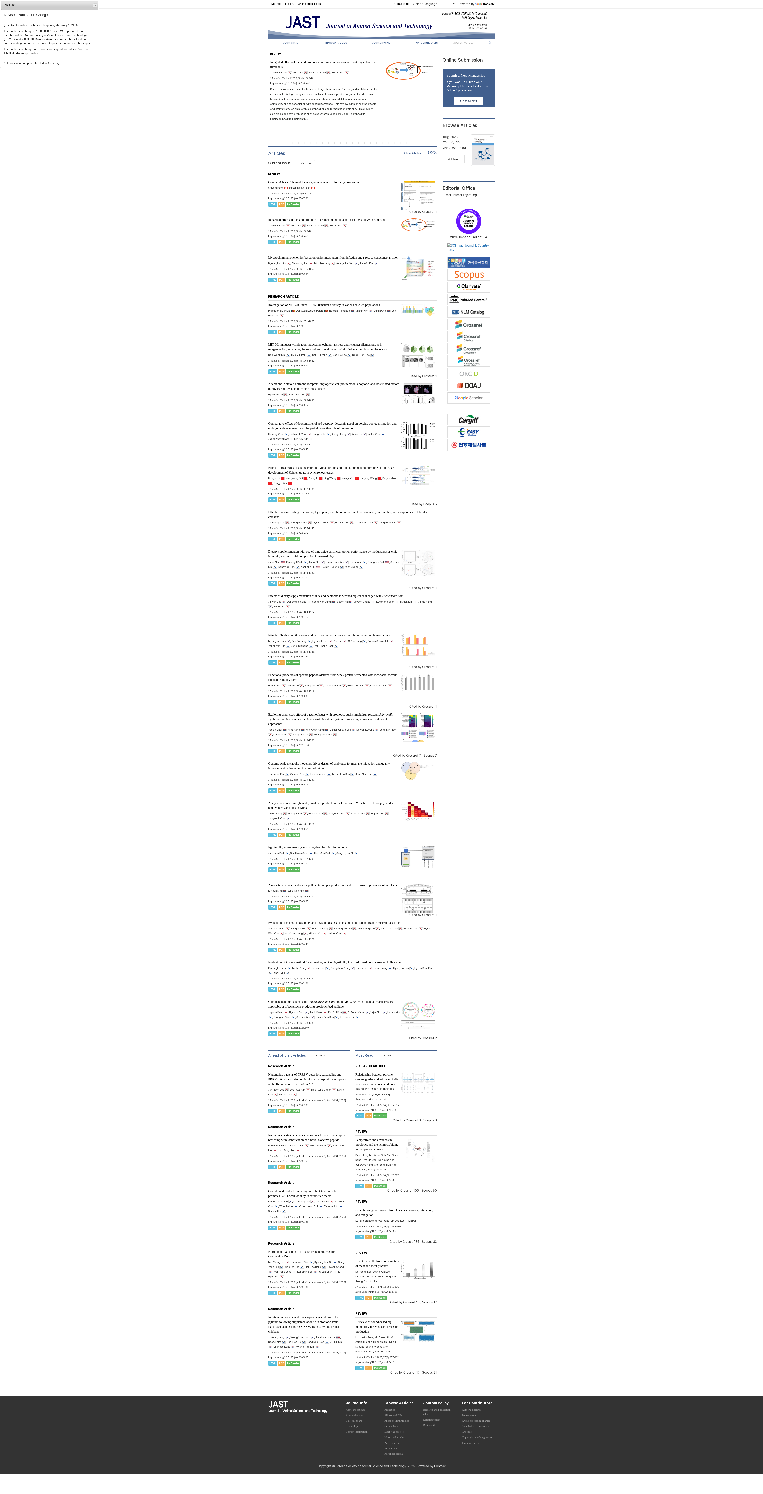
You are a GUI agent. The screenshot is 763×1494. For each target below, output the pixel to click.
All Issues (454, 159)
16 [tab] (382, 143)
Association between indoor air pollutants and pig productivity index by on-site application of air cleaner (333, 885)
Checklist (467, 1431)
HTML (272, 204)
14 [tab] (370, 143)
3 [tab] (305, 143)
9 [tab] (341, 143)
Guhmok (440, 1466)
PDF (281, 204)
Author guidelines (471, 1409)
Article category (393, 1443)
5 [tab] (317, 143)
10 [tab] (347, 143)
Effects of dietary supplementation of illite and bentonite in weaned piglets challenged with (335, 596)
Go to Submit (468, 101)
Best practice (430, 1425)
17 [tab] (388, 143)
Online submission (309, 3)
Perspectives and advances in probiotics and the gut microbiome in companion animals (376, 1144)
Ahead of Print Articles (396, 1420)
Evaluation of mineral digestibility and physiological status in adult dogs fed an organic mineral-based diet (334, 922)
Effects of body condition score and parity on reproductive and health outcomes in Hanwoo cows (329, 635)
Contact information (357, 1431)
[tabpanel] (352, 87)
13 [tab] (364, 143)
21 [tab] (412, 143)
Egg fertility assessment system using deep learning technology (307, 847)
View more (307, 163)
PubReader (293, 204)
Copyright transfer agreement (477, 1437)
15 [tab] (376, 143)
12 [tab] (358, 143)
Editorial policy (431, 1419)
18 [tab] (394, 143)
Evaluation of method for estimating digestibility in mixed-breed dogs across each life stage (334, 962)
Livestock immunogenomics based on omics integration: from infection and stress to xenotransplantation (333, 257)
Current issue (391, 1426)
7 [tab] (329, 143)
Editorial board (354, 1420)
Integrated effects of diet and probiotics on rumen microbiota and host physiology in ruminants (327, 219)
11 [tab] (352, 143)
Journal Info (291, 42)
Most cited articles (394, 1437)
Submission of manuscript (476, 1426)
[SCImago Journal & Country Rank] (468, 248)
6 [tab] (323, 143)
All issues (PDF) (393, 1415)
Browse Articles (336, 42)
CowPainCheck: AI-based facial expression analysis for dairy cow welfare (314, 182)
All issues (389, 1409)
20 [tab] (406, 143)
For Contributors (427, 42)
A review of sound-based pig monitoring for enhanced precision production (376, 1326)
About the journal (355, 1409)
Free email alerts (470, 1443)
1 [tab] (293, 143)
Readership (352, 1426)
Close (95, 5)
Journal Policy (381, 42)
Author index (391, 1448)
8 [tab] (335, 143)
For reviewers (469, 1415)
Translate (489, 4)
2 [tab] (299, 143)
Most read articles (394, 1431)
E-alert (289, 3)
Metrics (276, 3)
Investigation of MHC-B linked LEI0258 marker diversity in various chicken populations (324, 305)
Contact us (401, 3)
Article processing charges (476, 1420)
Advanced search (393, 1453)
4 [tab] (311, 143)
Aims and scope (354, 1415)
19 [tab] (400, 143)
